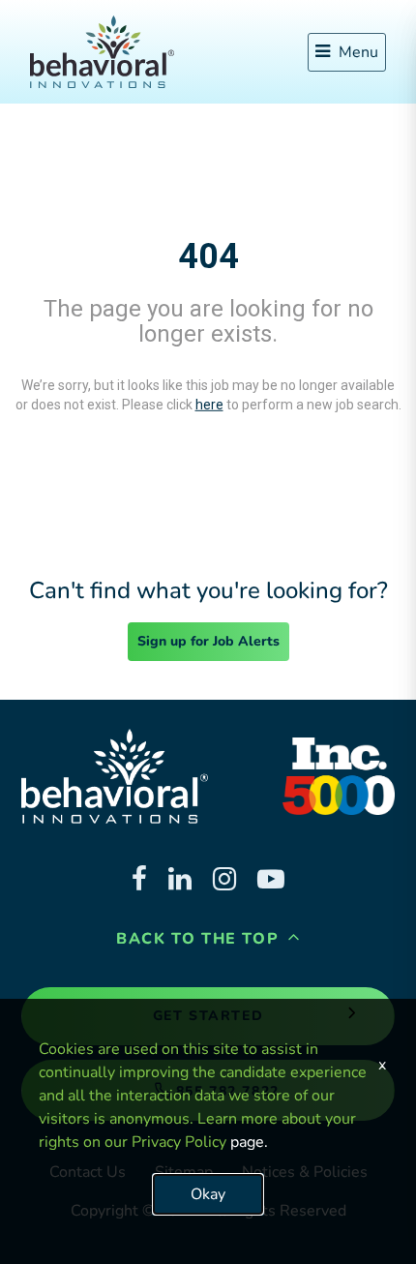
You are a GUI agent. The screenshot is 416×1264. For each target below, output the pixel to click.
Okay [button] (208, 1194)
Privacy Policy (179, 1142)
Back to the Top (200, 938)
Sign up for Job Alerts (208, 641)
